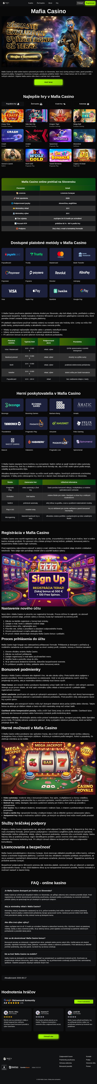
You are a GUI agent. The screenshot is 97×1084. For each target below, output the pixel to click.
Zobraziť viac (48, 1036)
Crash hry (58, 104)
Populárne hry (11, 104)
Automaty (82, 104)
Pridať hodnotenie (84, 1001)
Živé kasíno (35, 104)
